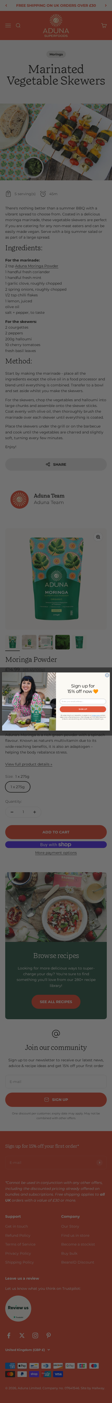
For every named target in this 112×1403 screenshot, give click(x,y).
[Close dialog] (107, 675)
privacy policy (96, 715)
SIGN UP (83, 709)
